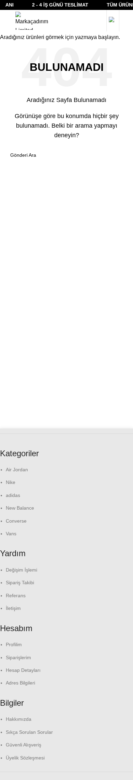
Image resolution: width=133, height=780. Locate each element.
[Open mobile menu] (7, 21)
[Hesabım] (113, 21)
